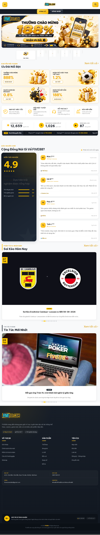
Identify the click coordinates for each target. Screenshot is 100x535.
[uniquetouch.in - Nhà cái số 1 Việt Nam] (50, 4)
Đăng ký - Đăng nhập (79, 456)
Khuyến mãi (75, 460)
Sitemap (4, 460)
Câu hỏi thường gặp (8, 456)
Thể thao (45, 444)
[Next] (92, 273)
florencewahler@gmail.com (12, 482)
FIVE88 (47, 525)
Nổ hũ (44, 464)
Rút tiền (74, 448)
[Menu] (4, 4)
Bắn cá (44, 456)
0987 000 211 (56, 475)
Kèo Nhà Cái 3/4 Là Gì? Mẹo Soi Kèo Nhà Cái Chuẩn (62, 312)
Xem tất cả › (92, 63)
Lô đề (44, 452)
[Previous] (6, 273)
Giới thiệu (5, 444)
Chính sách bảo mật (8, 448)
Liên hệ (74, 452)
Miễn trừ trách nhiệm (8, 452)
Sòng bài (45, 448)
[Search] (95, 4)
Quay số (44, 460)
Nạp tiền (74, 444)
